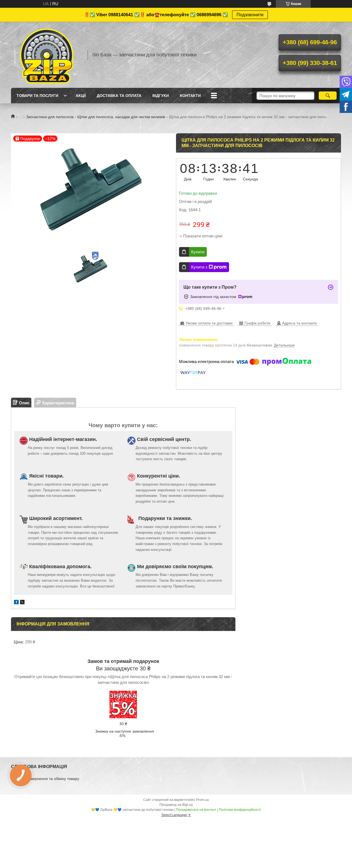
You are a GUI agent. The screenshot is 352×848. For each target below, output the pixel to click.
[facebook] (16, 602)
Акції (81, 95)
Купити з (199, 267)
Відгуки (160, 95)
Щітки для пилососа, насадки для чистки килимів (121, 117)
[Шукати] (328, 95)
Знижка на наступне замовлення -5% (124, 733)
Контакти (190, 95)
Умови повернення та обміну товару (46, 778)
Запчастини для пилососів (49, 117)
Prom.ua (202, 800)
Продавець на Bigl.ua (176, 805)
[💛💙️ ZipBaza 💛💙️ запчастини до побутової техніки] (46, 55)
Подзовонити (250, 14)
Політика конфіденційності (240, 810)
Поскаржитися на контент (196, 810)
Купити (197, 252)
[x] (22, 602)
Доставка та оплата (119, 95)
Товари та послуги (37, 95)
